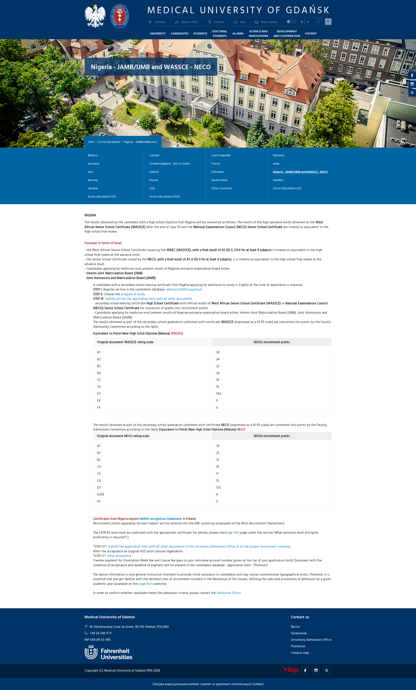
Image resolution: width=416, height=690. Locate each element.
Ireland (154, 172)
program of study (133, 294)
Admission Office (229, 592)
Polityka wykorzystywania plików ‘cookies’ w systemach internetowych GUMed (208, 684)
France (215, 163)
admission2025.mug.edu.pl (184, 289)
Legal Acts (145, 583)
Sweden (278, 180)
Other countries (221, 188)
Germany (93, 163)
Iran (90, 172)
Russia (154, 180)
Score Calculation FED (102, 196)
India (276, 163)
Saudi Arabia (219, 180)
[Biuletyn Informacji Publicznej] (290, 669)
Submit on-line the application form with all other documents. (148, 298)
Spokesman (299, 633)
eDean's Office (189, 22)
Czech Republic (221, 155)
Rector (295, 626)
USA (152, 188)
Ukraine (93, 188)
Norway (93, 180)
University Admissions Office (311, 639)
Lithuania (217, 172)
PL (328, 21)
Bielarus (93, 155)
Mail (242, 22)
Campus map (300, 652)
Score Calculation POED (165, 196)
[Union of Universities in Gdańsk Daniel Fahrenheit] (108, 651)
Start (91, 141)
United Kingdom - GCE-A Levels (170, 163)
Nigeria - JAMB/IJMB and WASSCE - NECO (300, 172)
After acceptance (119, 555)
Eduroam (160, 22)
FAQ (236, 532)
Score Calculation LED (287, 188)
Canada (154, 155)
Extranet (219, 22)
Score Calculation (109, 141)
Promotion (298, 646)
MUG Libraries (269, 22)
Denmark (279, 155)
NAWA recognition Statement (161, 518)
